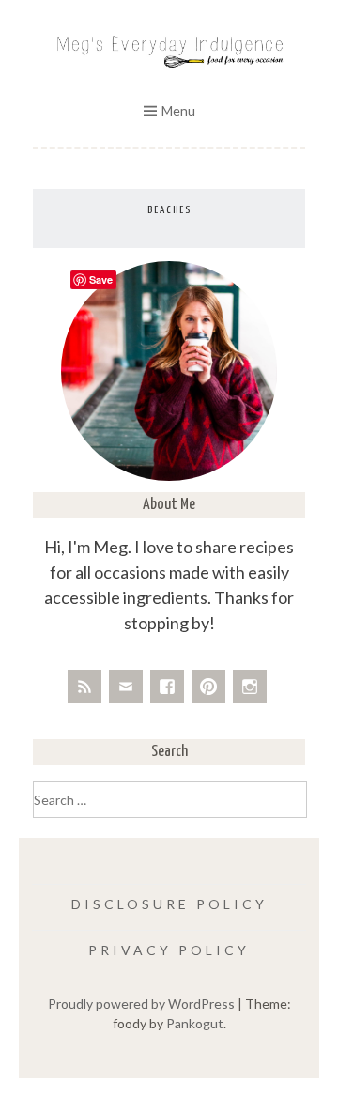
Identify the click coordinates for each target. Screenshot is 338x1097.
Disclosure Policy (169, 904)
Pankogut (194, 1023)
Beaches (169, 210)
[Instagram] (250, 686)
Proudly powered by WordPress (141, 1004)
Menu (178, 110)
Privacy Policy (169, 950)
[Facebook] (167, 686)
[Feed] (84, 686)
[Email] (126, 686)
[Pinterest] (208, 686)
